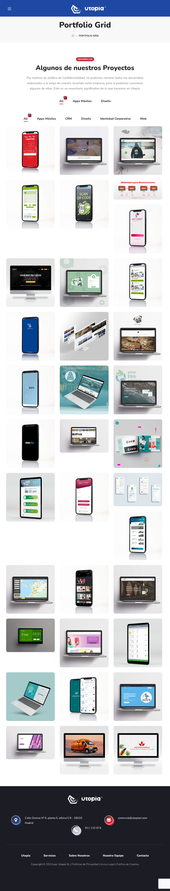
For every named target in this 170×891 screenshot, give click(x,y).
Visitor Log (30, 504)
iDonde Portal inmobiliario (30, 599)
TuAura (30, 397)
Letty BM (84, 655)
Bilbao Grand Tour (84, 440)
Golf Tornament (30, 211)
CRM (68, 118)
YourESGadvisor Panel (30, 703)
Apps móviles (82, 101)
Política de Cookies (128, 864)
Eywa (84, 762)
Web (143, 118)
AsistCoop (84, 289)
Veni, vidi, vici (30, 162)
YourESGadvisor (138, 397)
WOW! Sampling (30, 747)
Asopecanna (138, 762)
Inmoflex (30, 455)
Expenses (84, 708)
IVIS (138, 708)
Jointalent (138, 450)
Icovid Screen (84, 216)
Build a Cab (138, 655)
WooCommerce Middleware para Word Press (138, 182)
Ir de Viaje (84, 348)
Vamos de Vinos (138, 601)
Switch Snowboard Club (138, 160)
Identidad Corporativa (115, 118)
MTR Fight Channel (30, 294)
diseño (106, 101)
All (61, 101)
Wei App (138, 294)
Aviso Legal (107, 864)
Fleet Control (137, 547)
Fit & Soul (84, 601)
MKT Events (138, 241)
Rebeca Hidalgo (84, 162)
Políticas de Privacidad (85, 864)
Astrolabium (138, 489)
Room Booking (30, 639)
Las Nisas (84, 402)
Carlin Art (137, 348)
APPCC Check (84, 504)
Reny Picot (30, 348)
